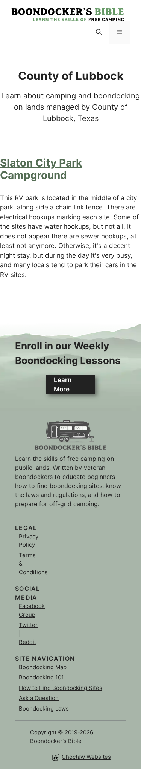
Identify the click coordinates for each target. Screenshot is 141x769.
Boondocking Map (43, 667)
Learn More (62, 384)
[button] (98, 32)
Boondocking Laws (44, 708)
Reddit (27, 641)
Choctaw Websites (86, 756)
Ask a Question (39, 698)
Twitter (28, 624)
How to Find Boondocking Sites (60, 687)
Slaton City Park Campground (41, 169)
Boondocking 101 (41, 677)
